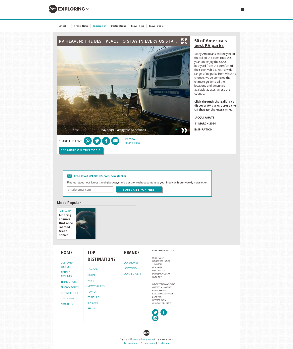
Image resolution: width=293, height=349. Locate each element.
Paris (91, 280)
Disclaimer (163, 342)
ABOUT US (67, 304)
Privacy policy (148, 342)
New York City (96, 286)
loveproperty (132, 273)
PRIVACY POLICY (70, 287)
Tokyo (92, 291)
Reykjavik (93, 303)
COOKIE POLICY (69, 293)
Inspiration (99, 25)
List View (129, 139)
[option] (123, 90)
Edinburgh (94, 297)
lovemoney (131, 262)
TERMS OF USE (69, 281)
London (93, 269)
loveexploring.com (143, 338)
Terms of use (131, 342)
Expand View (132, 143)
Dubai (91, 275)
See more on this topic (81, 150)
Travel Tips (137, 25)
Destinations (118, 25)
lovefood (130, 268)
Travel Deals (156, 25)
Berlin (91, 308)
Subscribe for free (139, 189)
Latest (62, 25)
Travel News (81, 25)
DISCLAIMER (67, 298)
